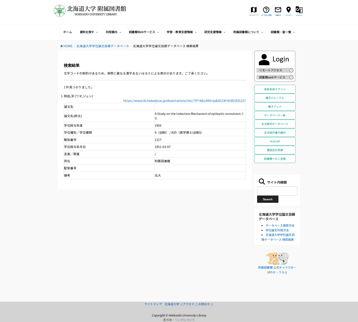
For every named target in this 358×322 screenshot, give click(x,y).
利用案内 (111, 32)
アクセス (190, 304)
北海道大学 (174, 304)
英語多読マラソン (275, 89)
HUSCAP (275, 141)
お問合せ (205, 304)
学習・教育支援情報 (180, 32)
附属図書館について (246, 32)
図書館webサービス (272, 77)
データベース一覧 (274, 115)
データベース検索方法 (280, 225)
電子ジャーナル (275, 98)
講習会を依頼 (275, 150)
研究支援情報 (213, 32)
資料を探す (87, 32)
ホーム (67, 32)
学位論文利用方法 (277, 230)
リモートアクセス (270, 70)
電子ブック (275, 106)
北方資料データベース (274, 124)
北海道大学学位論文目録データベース (277, 216)
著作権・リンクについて (179, 320)
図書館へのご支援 (275, 159)
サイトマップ (154, 304)
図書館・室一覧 (281, 32)
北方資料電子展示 (275, 133)
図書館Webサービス (142, 32)
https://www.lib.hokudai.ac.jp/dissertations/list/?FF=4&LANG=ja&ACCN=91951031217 (184, 100)
